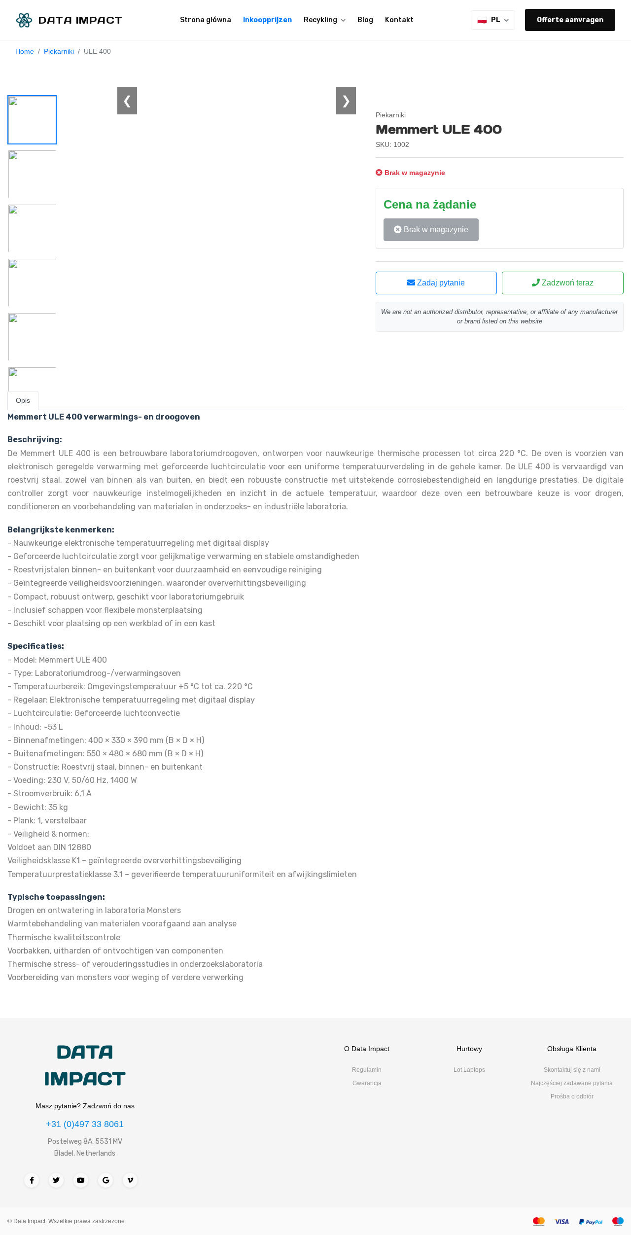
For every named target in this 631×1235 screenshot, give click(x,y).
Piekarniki (59, 51)
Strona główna (205, 20)
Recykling (320, 20)
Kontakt (399, 20)
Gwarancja (367, 1083)
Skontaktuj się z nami (572, 1069)
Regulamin (367, 1069)
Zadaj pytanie (440, 283)
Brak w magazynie (435, 229)
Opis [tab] (23, 400)
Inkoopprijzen (267, 20)
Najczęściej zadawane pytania (572, 1083)
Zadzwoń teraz (567, 283)
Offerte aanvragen (570, 20)
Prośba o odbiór (572, 1096)
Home (24, 51)
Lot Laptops (469, 1069)
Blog (365, 20)
